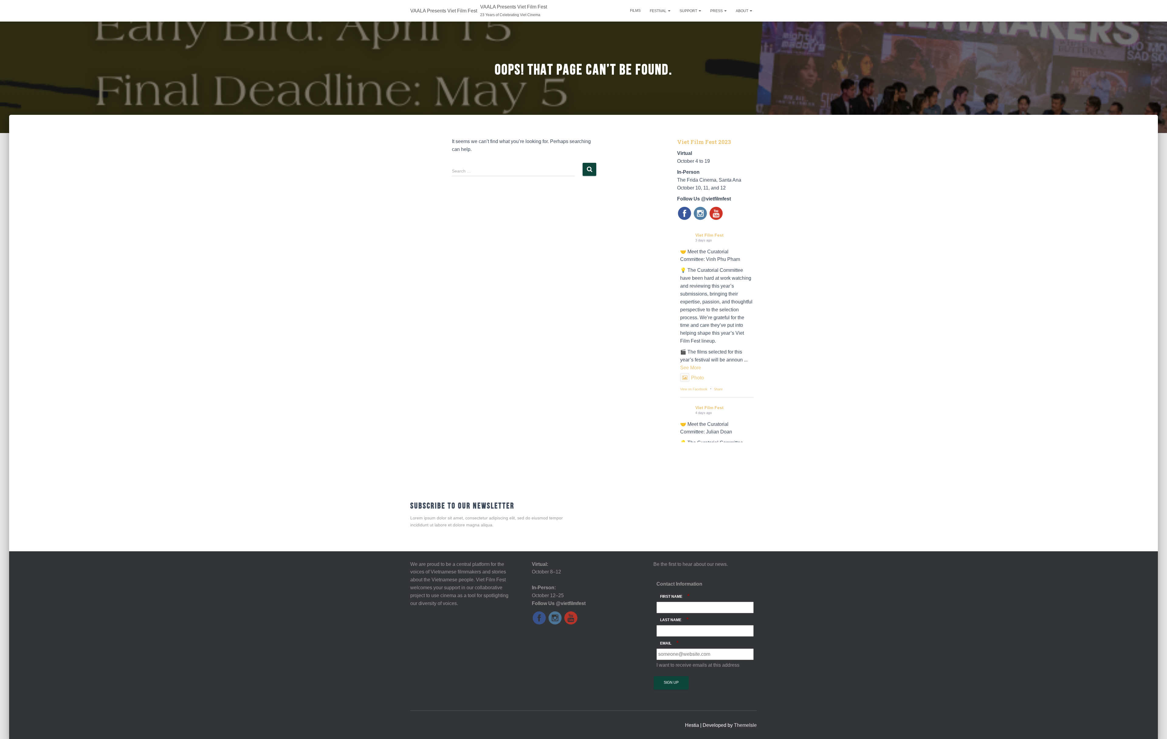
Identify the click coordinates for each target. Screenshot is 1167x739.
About (742, 11)
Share (718, 389)
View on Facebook (693, 389)
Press (717, 11)
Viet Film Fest (709, 235)
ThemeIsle (745, 725)
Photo (697, 377)
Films (635, 11)
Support (689, 11)
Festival (658, 11)
